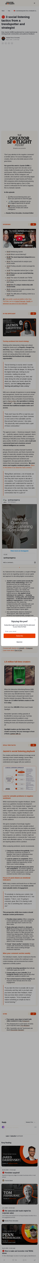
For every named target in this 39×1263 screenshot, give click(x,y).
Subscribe (19, 636)
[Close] (35, 620)
